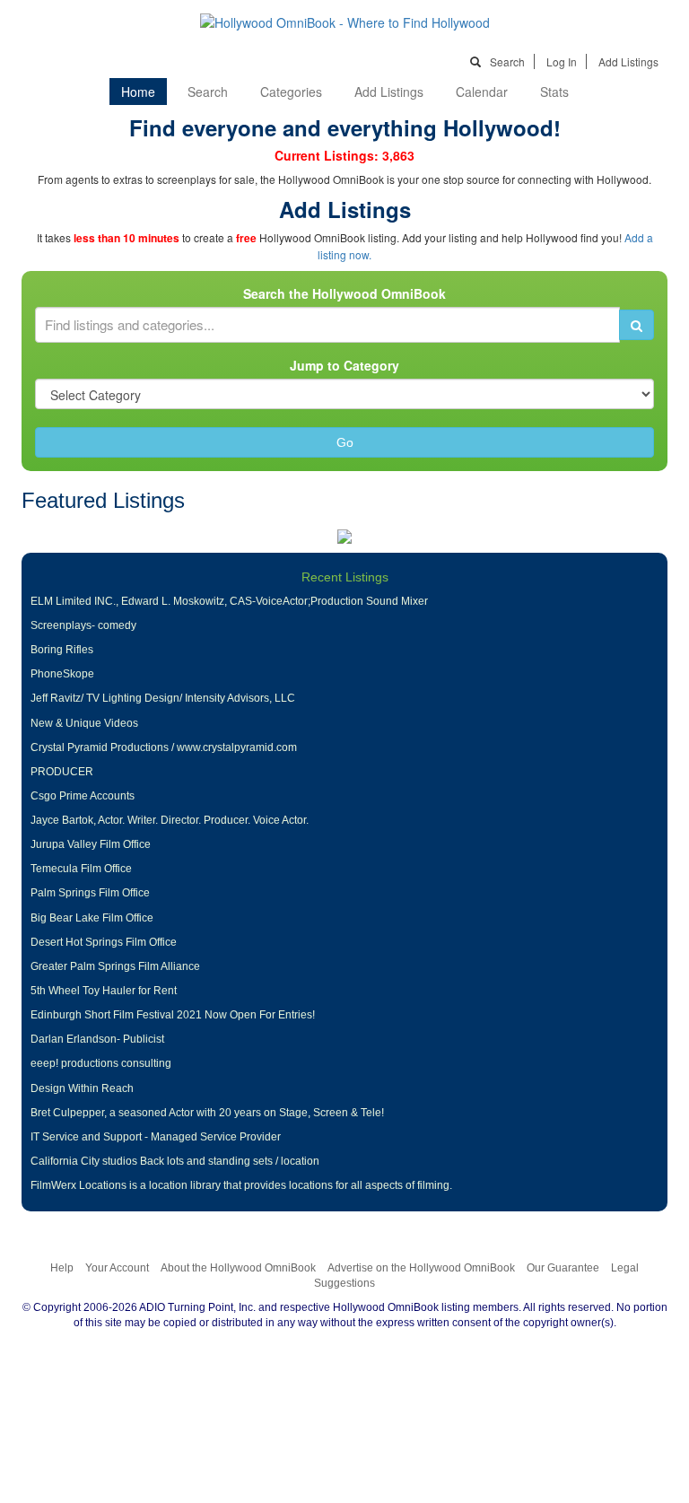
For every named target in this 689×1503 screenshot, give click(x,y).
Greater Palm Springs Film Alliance (115, 966)
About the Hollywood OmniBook (238, 1268)
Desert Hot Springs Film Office (104, 942)
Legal (625, 1268)
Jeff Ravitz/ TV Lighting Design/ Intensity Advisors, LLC (163, 698)
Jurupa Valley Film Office (91, 844)
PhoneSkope (62, 674)
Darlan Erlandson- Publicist (97, 1039)
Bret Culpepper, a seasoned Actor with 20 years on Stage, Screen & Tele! (207, 1112)
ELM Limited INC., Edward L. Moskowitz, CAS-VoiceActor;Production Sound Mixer (229, 601)
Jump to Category (344, 365)
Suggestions (344, 1283)
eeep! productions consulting (101, 1063)
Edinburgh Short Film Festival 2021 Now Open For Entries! (173, 1015)
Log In (561, 61)
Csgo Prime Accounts (83, 796)
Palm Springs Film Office (90, 893)
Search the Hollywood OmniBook (344, 293)
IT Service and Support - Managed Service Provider (156, 1137)
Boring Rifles (62, 649)
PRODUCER (62, 771)
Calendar (482, 91)
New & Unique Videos (84, 723)
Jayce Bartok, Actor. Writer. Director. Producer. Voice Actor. (170, 820)
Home (138, 91)
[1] (636, 325)
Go (344, 442)
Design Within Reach (82, 1088)
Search (507, 61)
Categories (291, 91)
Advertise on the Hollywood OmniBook (421, 1268)
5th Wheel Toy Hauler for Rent (104, 990)
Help (62, 1268)
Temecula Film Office (81, 868)
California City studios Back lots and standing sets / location (175, 1161)
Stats (554, 91)
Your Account (117, 1268)
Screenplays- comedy (83, 625)
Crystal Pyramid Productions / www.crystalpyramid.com (164, 747)
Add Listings (628, 61)
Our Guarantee (563, 1268)
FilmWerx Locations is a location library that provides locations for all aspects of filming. (241, 1185)
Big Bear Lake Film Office (92, 918)
